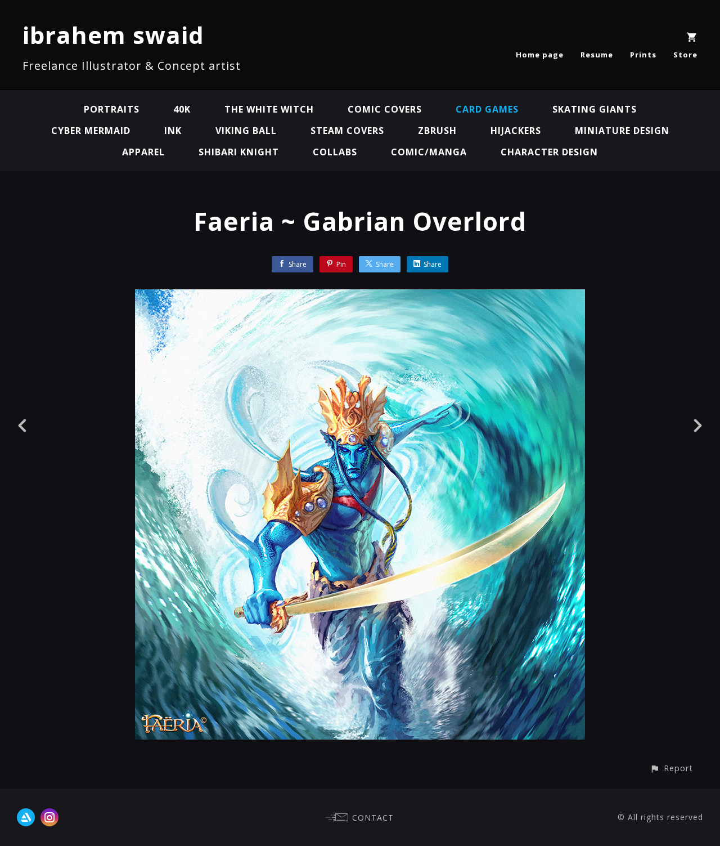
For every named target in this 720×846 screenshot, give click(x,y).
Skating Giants (594, 109)
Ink (173, 130)
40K (182, 109)
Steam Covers (347, 130)
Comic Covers (385, 109)
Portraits (112, 109)
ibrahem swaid (113, 35)
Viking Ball (246, 130)
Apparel (143, 152)
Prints (643, 55)
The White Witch (269, 109)
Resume (596, 55)
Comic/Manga (429, 152)
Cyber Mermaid (90, 130)
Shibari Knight (239, 152)
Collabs (335, 152)
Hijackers (515, 130)
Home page (540, 55)
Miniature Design (622, 130)
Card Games (487, 109)
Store (685, 55)
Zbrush (437, 130)
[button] (671, 768)
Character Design (549, 152)
